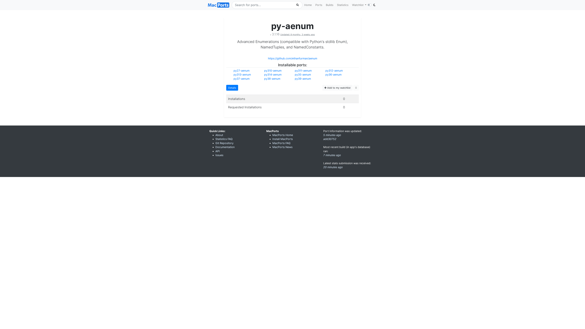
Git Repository (224, 143)
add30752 (329, 139)
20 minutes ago (333, 167)
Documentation (225, 147)
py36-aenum (333, 74)
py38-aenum (272, 78)
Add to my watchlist (338, 87)
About (219, 135)
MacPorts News (282, 147)
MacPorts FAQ (281, 143)
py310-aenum (273, 70)
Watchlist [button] (358, 5)
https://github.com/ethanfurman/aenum (292, 58)
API (217, 151)
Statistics (342, 5)
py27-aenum (242, 70)
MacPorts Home (282, 135)
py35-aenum (303, 74)
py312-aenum (334, 70)
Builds (329, 5)
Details (232, 87)
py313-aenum (242, 74)
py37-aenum (242, 78)
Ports (318, 5)
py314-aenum (273, 74)
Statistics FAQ (223, 139)
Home (308, 5)
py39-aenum (303, 78)
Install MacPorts (282, 139)
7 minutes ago (332, 155)
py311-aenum (303, 70)
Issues (219, 155)
